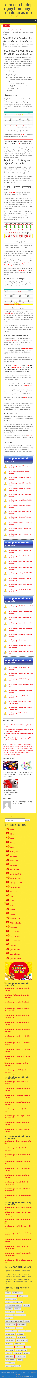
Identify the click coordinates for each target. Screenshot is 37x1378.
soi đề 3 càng (10, 1363)
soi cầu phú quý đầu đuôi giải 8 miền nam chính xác (17, 1183)
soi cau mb (9, 1315)
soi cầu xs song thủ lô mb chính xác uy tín (18, 1276)
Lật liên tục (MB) (16, 874)
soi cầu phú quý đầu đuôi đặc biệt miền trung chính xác (18, 1254)
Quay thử (13, 945)
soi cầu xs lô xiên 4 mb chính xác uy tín (17, 1279)
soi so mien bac (10, 1359)
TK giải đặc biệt (15, 918)
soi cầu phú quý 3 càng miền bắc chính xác (18, 1110)
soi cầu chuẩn (21, 1324)
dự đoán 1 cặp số (11, 1299)
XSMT (12, 838)
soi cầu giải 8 (10, 1327)
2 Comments (24, 46)
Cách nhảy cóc (27, 744)
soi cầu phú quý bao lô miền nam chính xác (17, 1162)
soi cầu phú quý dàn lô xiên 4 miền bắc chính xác (17, 1103)
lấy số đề (26, 1305)
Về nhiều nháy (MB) (16, 883)
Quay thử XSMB (15, 950)
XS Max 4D (13, 856)
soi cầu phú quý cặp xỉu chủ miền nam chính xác (17, 1169)
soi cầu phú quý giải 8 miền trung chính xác (18, 1220)
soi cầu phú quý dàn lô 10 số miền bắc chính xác (17, 1123)
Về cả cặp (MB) (15, 878)
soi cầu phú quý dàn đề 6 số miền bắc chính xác (17, 1044)
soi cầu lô (19, 1327)
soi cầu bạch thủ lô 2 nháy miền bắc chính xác (17, 996)
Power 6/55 (14, 861)
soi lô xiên (26, 1353)
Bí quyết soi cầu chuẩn (14, 30)
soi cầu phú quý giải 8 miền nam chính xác (17, 1156)
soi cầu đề (9, 1343)
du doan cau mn (11, 1296)
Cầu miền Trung (15, 892)
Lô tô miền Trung (15, 941)
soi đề (20, 1359)
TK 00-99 (13, 927)
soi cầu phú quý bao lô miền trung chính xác (18, 1227)
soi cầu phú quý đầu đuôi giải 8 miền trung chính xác (17, 1247)
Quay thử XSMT (15, 954)
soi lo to (28, 1347)
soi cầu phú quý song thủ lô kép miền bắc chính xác (17, 1016)
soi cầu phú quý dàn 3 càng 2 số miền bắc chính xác (17, 1117)
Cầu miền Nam (15, 887)
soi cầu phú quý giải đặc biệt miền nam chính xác (18, 1149)
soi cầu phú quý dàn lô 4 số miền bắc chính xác (17, 1064)
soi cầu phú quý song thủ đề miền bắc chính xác (17, 1030)
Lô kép (12, 905)
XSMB (12, 829)
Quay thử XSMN (15, 958)
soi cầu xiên (21, 1337)
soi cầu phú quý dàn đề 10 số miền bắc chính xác (18, 1057)
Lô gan (12, 896)
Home (4, 30)
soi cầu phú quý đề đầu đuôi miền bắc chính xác (17, 1130)
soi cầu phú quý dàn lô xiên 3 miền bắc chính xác (17, 1096)
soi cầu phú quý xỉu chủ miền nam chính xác (18, 1142)
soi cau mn (9, 1318)
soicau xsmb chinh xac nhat (14, 1321)
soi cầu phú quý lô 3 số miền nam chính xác (18, 1196)
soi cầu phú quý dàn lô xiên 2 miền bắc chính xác (17, 1089)
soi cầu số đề (10, 1334)
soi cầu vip (20, 1334)
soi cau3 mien (10, 1312)
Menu (2, 21)
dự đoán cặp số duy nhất (13, 1305)
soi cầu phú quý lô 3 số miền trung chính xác (18, 1261)
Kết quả (12, 843)
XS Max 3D (13, 865)
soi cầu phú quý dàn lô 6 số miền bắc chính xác (17, 1071)
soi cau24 (20, 1312)
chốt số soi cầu (17, 1292)
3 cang (8, 1292)
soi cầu (27, 1321)
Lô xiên (12, 901)
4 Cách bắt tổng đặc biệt (14, 744)
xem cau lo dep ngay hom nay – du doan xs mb (18, 8)
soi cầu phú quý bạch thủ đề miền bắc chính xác (17, 1023)
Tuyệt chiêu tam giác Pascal (12, 754)
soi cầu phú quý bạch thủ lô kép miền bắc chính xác (17, 1010)
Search (27, 820)
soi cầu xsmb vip (22, 1340)
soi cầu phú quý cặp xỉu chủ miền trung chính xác (18, 1234)
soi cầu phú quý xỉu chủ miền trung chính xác (18, 1208)
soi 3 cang (9, 1308)
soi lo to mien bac (21, 1350)
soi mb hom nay (20, 1356)
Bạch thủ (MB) (15, 869)
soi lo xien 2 (17, 1353)
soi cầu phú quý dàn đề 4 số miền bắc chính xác (17, 1037)
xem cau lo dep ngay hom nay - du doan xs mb (20, 44)
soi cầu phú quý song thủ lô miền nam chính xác (17, 1176)
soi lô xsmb (9, 1356)
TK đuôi (12, 914)
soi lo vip (8, 1353)
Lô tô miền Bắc (15, 932)
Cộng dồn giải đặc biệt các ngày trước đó (16, 746)
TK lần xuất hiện (15, 923)
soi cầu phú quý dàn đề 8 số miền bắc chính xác (17, 1050)
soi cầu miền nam (11, 1331)
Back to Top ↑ (30, 1376)
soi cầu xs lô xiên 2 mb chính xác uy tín (17, 1274)
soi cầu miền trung (24, 1331)
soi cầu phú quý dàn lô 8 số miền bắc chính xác (17, 1083)
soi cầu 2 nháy (10, 1324)
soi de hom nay (19, 1343)
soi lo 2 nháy (19, 1347)
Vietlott (12, 847)
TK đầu (12, 909)
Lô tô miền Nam (15, 936)
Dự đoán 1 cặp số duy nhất (14, 1302)
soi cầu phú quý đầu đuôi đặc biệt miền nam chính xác (18, 1190)
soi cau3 (17, 1308)
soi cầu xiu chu (10, 1337)
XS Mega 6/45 (15, 852)
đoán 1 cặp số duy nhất (13, 1366)
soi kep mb (9, 1347)
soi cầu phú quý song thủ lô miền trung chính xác (18, 1240)
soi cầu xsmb (10, 1340)
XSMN (12, 834)
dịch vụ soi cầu (22, 1296)
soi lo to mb (9, 1350)
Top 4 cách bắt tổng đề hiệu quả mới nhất (18, 752)
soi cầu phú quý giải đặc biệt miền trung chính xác (18, 1213)
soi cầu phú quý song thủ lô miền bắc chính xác (17, 1003)
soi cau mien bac (20, 1315)
